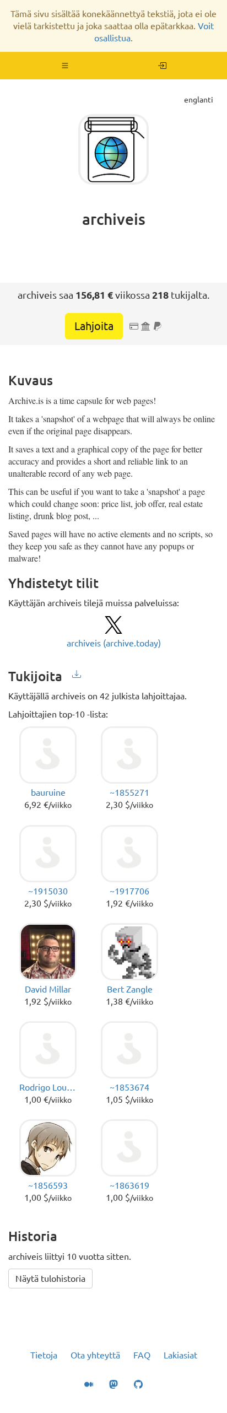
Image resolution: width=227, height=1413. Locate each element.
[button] (65, 65)
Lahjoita (94, 326)
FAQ (141, 1355)
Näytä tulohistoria (50, 1278)
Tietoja (43, 1355)
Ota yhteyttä (95, 1355)
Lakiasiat (180, 1355)
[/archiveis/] (162, 65)
